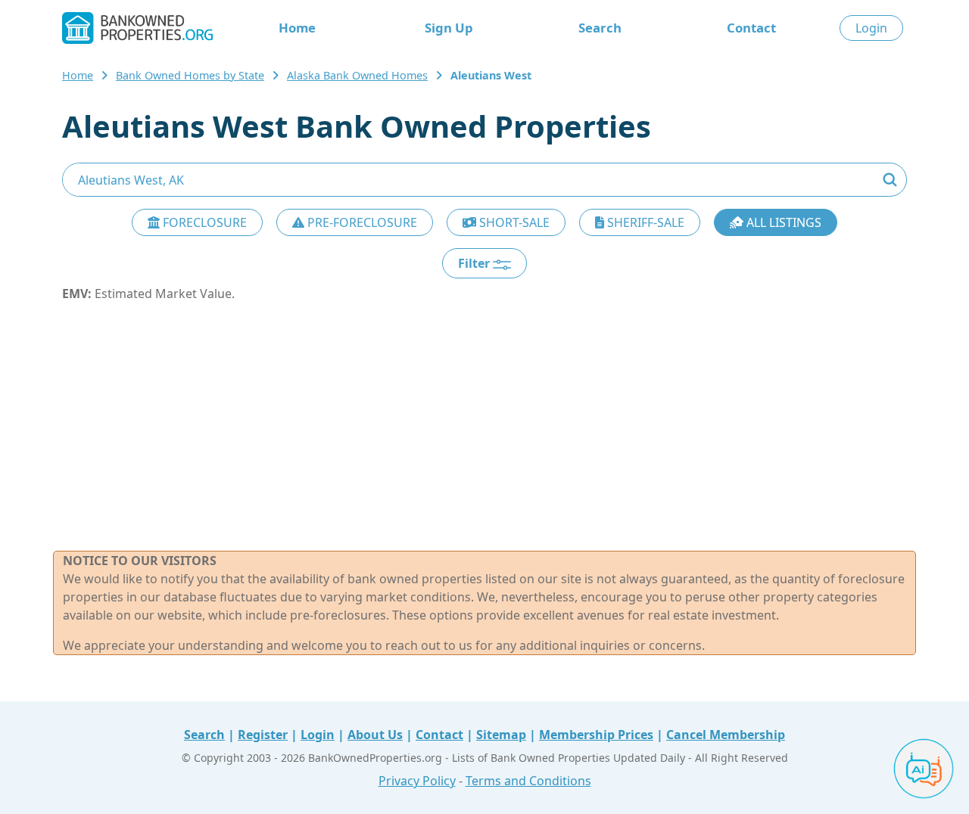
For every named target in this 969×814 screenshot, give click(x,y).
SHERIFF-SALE (644, 222)
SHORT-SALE (513, 222)
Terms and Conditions (528, 780)
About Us (375, 734)
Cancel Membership (725, 734)
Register (263, 734)
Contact (751, 27)
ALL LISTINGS (782, 222)
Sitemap (501, 734)
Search (600, 27)
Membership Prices (596, 734)
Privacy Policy (417, 780)
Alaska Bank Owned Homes (357, 75)
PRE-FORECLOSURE (360, 222)
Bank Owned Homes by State (190, 75)
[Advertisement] (484, 427)
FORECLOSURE (203, 222)
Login (871, 28)
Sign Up (449, 27)
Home (297, 27)
